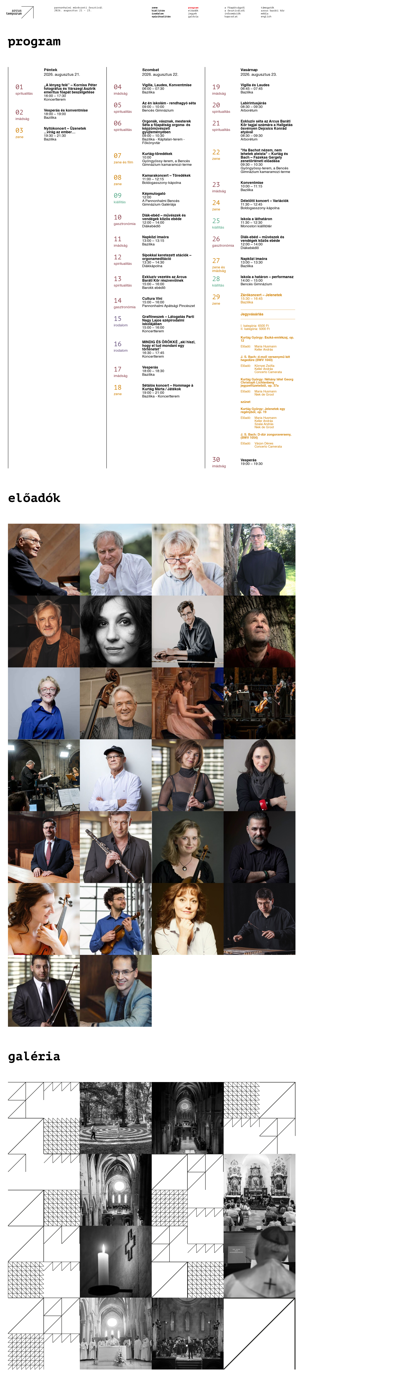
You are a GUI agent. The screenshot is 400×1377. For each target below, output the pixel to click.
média (264, 13)
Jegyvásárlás (252, 314)
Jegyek (192, 13)
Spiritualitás (161, 16)
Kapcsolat (231, 16)
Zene (155, 7)
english (266, 16)
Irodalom (157, 13)
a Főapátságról (235, 7)
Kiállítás (158, 10)
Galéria (193, 16)
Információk (233, 13)
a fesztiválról (235, 10)
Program (193, 7)
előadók (193, 10)
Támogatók (267, 7)
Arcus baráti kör (272, 10)
